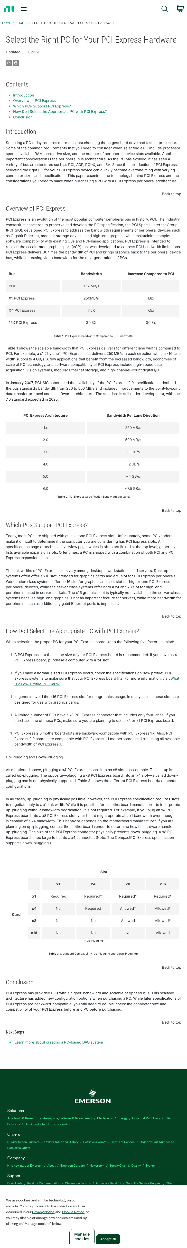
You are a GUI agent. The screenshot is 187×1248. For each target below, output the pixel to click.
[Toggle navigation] (29, 9)
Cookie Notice (73, 1211)
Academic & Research (22, 1118)
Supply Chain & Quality (125, 1165)
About (51, 1165)
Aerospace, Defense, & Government (67, 1118)
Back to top (171, 194)
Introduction (23, 95)
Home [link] (6, 22)
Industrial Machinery (146, 1118)
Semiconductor (35, 1124)
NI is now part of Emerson (24, 1165)
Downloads (14, 1183)
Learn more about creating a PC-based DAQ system (59, 1042)
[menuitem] (164, 9)
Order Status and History (61, 1141)
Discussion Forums (78, 1183)
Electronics (105, 1118)
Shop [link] (20, 22)
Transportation (61, 1124)
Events (150, 1165)
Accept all (108, 1239)
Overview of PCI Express (34, 100)
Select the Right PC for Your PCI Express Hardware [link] (71, 22)
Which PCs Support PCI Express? (42, 106)
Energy (122, 1118)
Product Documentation (43, 1183)
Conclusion (23, 117)
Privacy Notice (43, 1211)
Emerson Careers (72, 1165)
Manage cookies (82, 1236)
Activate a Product (108, 1183)
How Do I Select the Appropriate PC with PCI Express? (60, 111)
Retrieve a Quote (94, 1141)
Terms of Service (123, 1141)
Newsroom (97, 1165)
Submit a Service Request (143, 1183)
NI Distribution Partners (23, 1141)
